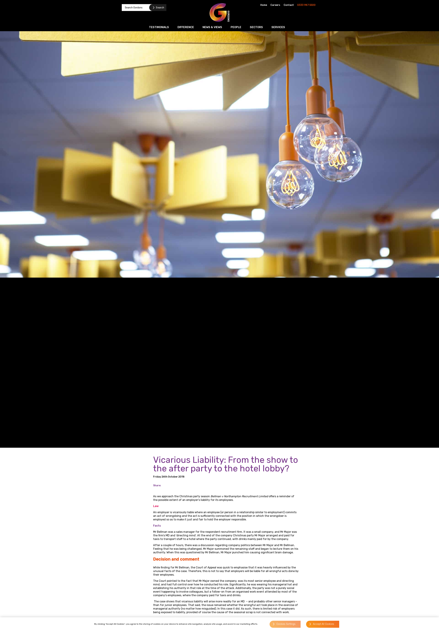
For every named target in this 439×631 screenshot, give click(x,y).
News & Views (212, 27)
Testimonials (159, 27)
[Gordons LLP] (219, 12)
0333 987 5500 (306, 5)
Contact (289, 5)
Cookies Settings (285, 624)
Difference (185, 27)
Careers (275, 5)
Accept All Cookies (323, 624)
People (236, 27)
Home (263, 5)
